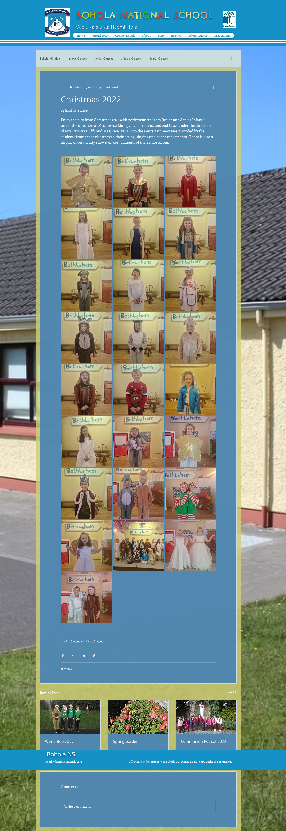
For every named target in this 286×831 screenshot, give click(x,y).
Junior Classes (104, 58)
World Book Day (59, 741)
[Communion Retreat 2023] (206, 717)
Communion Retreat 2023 (203, 741)
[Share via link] (93, 656)
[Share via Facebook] (63, 656)
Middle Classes (131, 58)
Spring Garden (125, 741)
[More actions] (213, 86)
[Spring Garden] (138, 717)
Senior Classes (158, 58)
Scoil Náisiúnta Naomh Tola (63, 761)
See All (232, 692)
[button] (146, 35)
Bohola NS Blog (50, 58)
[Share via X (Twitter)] (73, 656)
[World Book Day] (70, 717)
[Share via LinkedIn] (83, 656)
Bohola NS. (61, 754)
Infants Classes (77, 58)
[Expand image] (86, 181)
